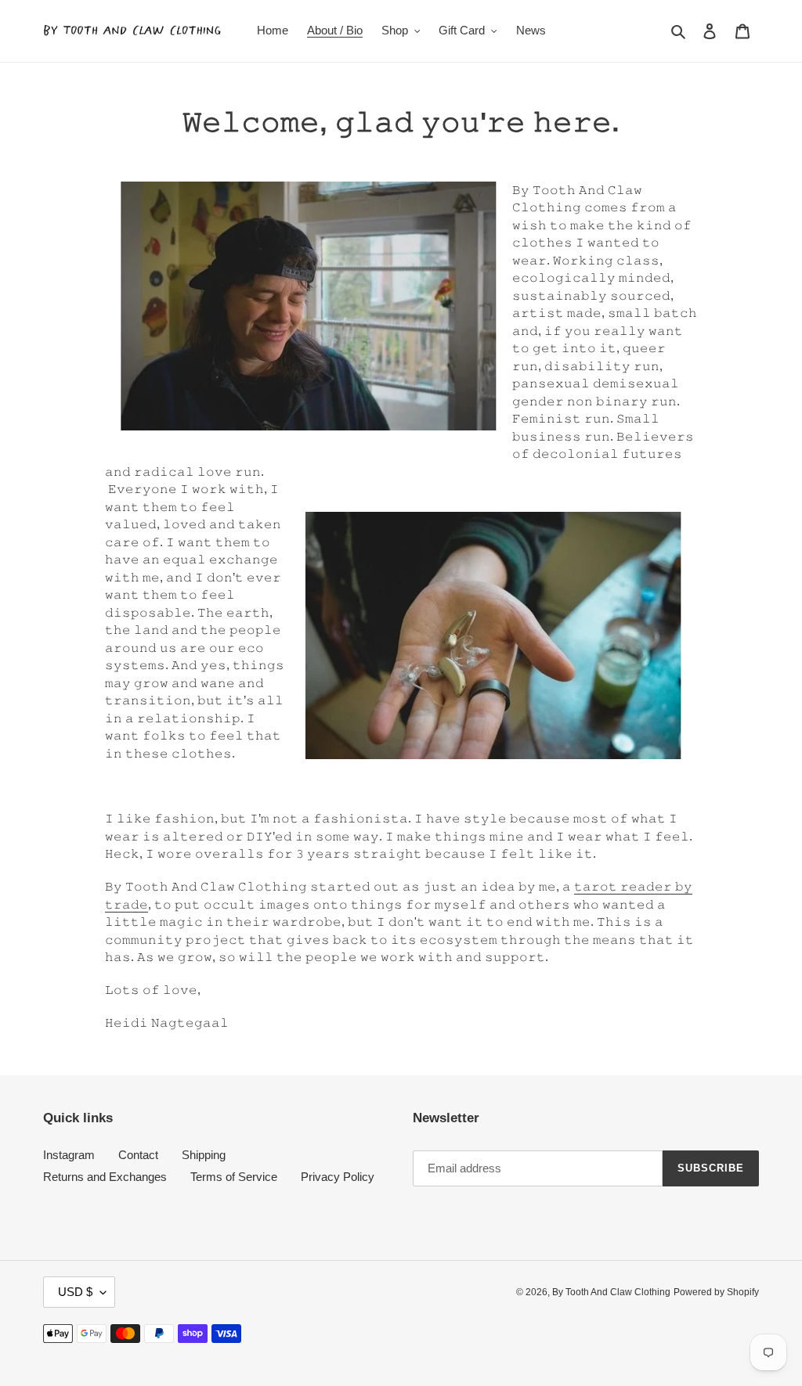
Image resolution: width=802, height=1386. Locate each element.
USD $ (75, 1291)
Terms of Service (233, 1176)
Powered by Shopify (716, 1292)
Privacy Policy (337, 1176)
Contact (138, 1154)
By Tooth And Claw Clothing (611, 1292)
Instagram (69, 1154)
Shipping (204, 1154)
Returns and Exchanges (105, 1176)
